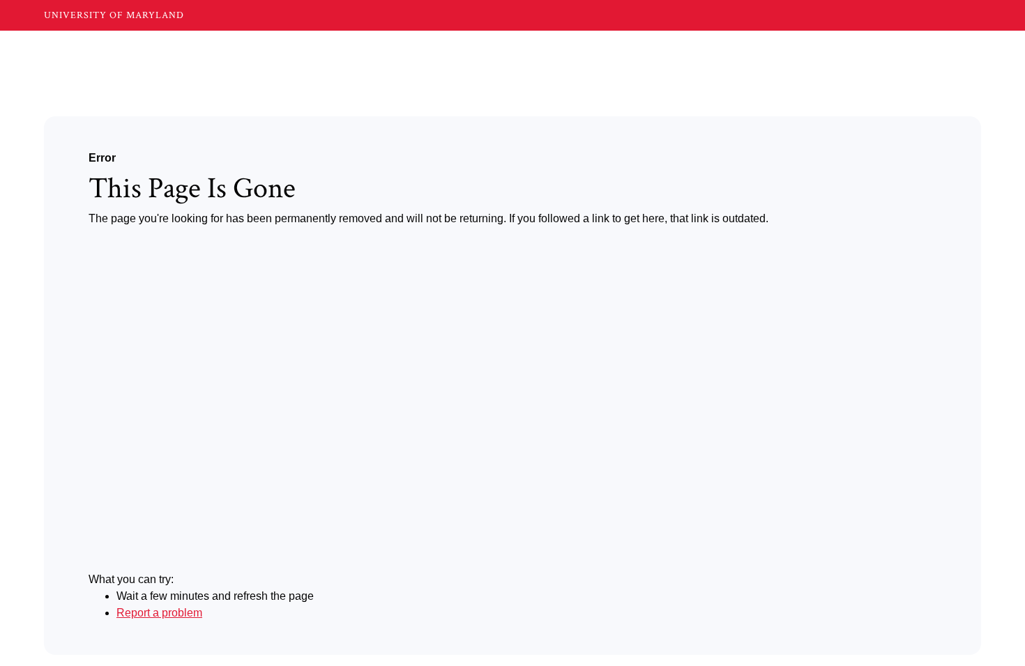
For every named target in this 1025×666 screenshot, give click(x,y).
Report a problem (159, 613)
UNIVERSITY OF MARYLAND (114, 15)
